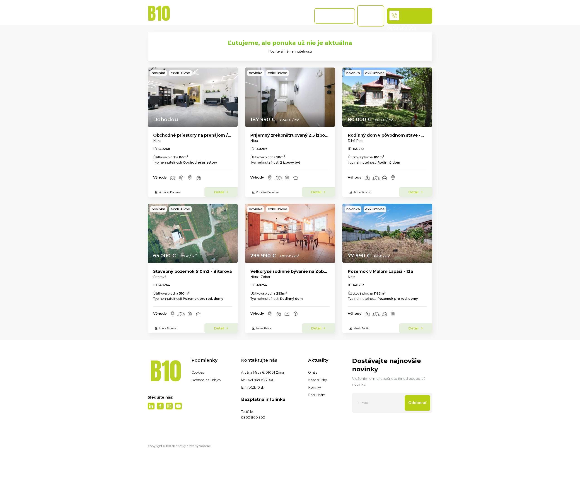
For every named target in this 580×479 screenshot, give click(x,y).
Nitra (157, 141)
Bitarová (159, 277)
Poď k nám (317, 395)
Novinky (314, 387)
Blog (248, 16)
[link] (193, 97)
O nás (312, 372)
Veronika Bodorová (170, 192)
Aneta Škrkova (362, 192)
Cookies (197, 372)
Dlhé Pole (355, 141)
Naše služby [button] (224, 13)
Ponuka (200, 16)
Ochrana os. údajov (206, 380)
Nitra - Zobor (260, 277)
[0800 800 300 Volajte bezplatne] (409, 16)
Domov (180, 16)
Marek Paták (263, 328)
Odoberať (417, 403)
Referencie (300, 16)
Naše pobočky (266, 15)
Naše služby (317, 380)
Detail (219, 192)
